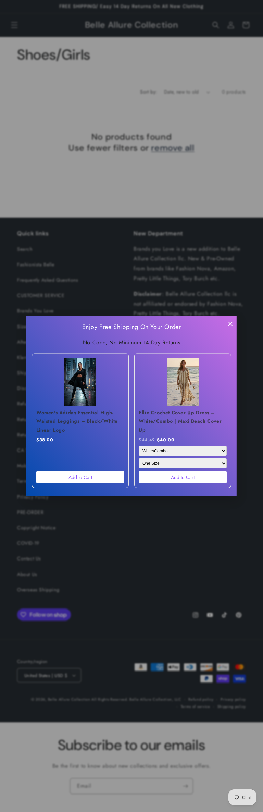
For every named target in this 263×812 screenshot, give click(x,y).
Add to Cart (80, 477)
